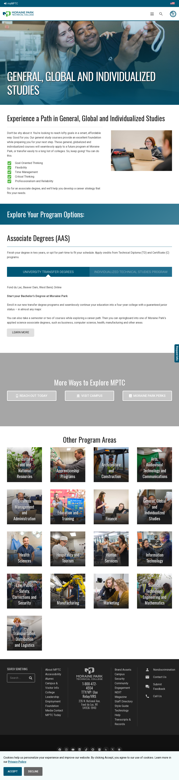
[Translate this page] (172, 3)
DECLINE (33, 771)
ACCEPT (13, 771)
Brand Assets (123, 669)
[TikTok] (86, 750)
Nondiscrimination (164, 669)
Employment (52, 701)
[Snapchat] (93, 750)
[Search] (30, 678)
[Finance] (111, 506)
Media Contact (54, 710)
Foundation (52, 706)
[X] (113, 750)
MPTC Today (53, 715)
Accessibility (53, 674)
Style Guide (122, 706)
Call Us (157, 696)
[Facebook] (60, 750)
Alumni (49, 678)
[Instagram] (66, 750)
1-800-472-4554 (89, 686)
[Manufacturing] (67, 591)
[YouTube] (73, 750)
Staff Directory (124, 701)
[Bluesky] (119, 750)
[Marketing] (111, 591)
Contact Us (159, 677)
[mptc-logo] (18, 14)
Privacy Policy (17, 761)
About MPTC (53, 669)
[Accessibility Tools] (173, 14)
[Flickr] (99, 750)
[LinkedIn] (80, 750)
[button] (152, 14)
